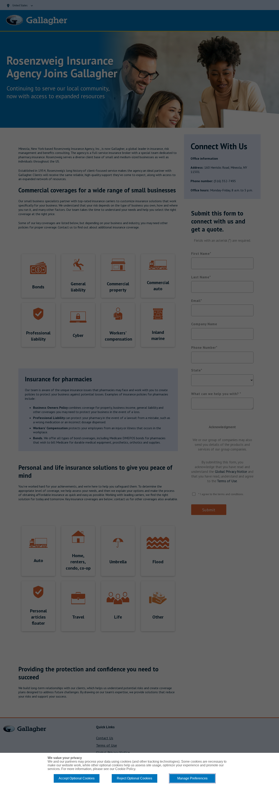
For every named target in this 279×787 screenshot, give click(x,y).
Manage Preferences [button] (192, 778)
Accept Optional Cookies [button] (77, 778)
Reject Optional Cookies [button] (134, 778)
